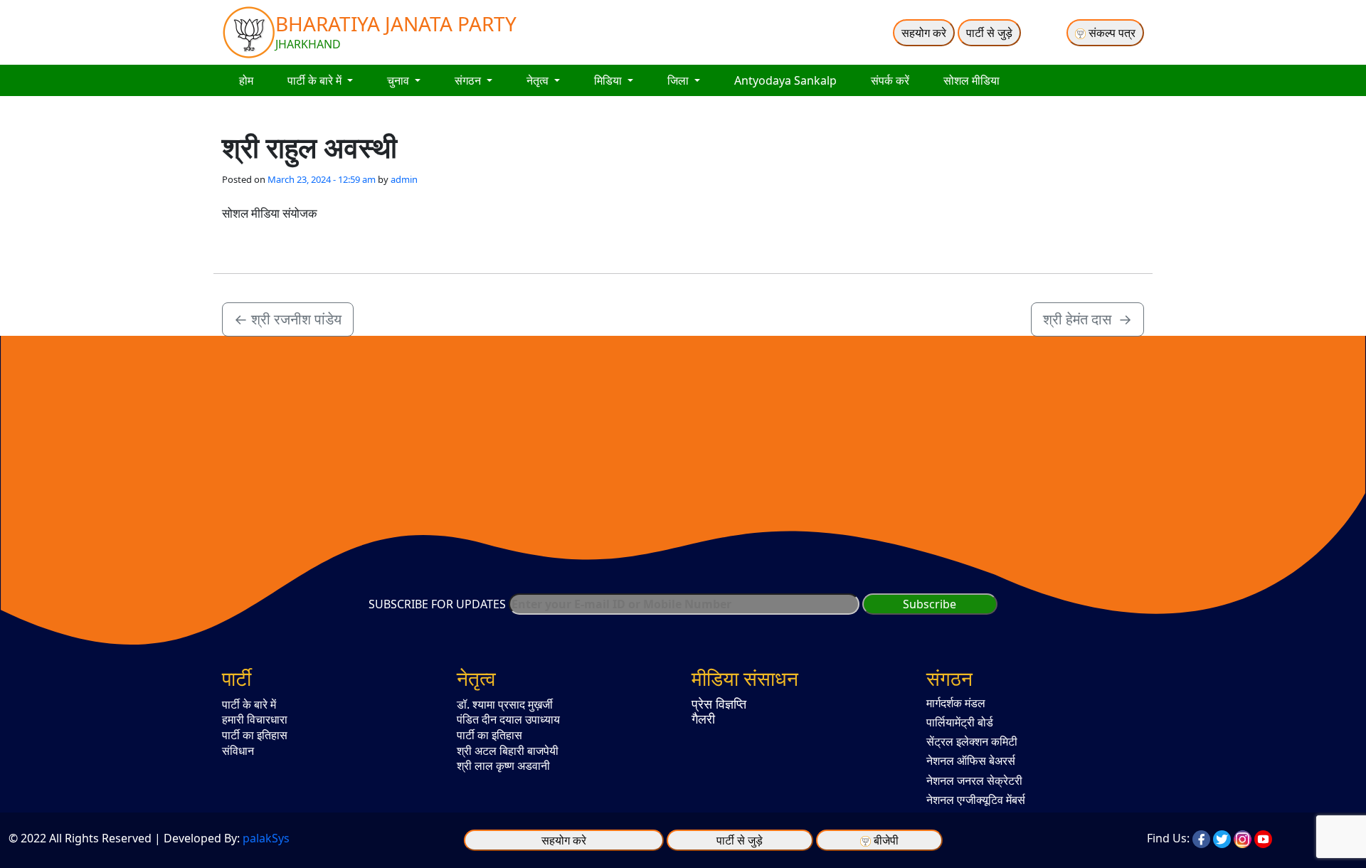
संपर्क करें (890, 80)
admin (404, 179)
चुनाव (399, 80)
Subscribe (929, 604)
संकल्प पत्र (1110, 33)
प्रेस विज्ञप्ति (719, 703)
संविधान (238, 750)
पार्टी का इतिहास (254, 735)
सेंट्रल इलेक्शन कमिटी (971, 741)
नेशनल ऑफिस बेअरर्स (970, 760)
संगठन (469, 80)
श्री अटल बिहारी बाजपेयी (507, 750)
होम (246, 80)
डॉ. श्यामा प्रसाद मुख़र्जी (505, 704)
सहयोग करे (923, 33)
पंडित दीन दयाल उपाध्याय (508, 719)
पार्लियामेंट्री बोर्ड (959, 722)
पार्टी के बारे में (315, 80)
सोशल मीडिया (971, 80)
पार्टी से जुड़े (989, 33)
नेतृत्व (538, 80)
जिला (679, 80)
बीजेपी (886, 840)
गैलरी (703, 718)
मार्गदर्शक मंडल (955, 703)
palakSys (266, 838)
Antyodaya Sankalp (785, 80)
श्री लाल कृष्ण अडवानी (503, 765)
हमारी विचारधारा (254, 719)
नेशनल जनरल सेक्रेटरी (974, 780)
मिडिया (609, 80)
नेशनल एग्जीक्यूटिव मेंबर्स (975, 800)
